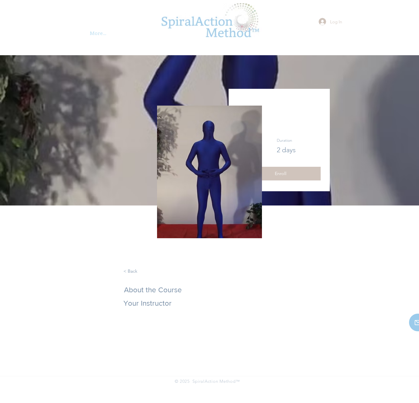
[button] (280, 173)
